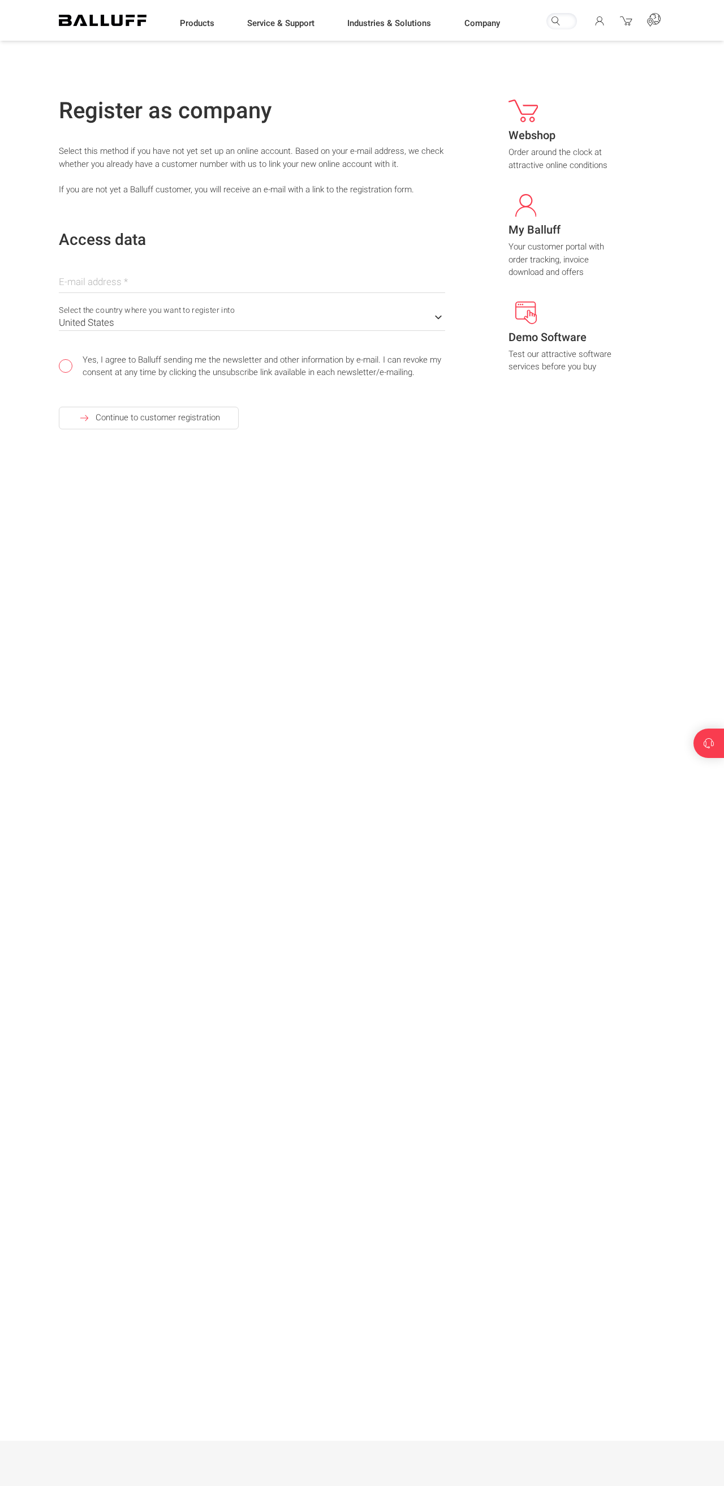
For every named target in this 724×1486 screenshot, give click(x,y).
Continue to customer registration (158, 417)
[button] (197, 23)
